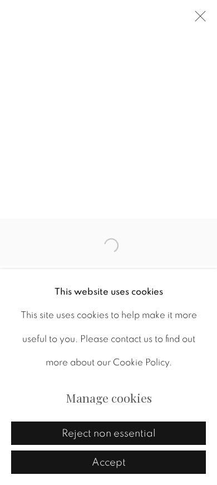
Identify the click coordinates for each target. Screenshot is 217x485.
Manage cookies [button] (109, 397)
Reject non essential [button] (109, 433)
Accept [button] (109, 462)
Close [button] (197, 19)
